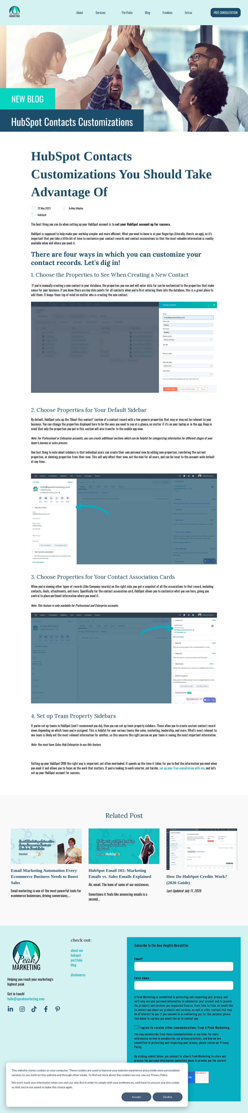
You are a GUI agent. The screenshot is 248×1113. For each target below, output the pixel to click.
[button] (124, 350)
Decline (167, 1096)
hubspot (76, 955)
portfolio (76, 960)
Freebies (167, 12)
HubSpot (42, 215)
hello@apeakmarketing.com (25, 998)
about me (77, 950)
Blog (147, 12)
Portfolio (127, 12)
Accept (136, 1096)
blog (73, 964)
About (79, 12)
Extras (188, 12)
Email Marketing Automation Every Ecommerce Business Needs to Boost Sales (44, 876)
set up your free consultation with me (181, 768)
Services (101, 12)
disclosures (78, 974)
